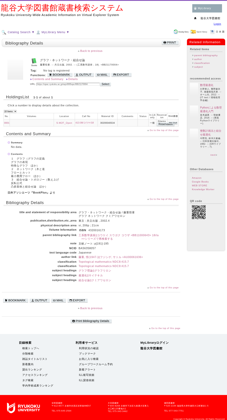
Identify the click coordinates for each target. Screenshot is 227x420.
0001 (6, 123)
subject (198, 67)
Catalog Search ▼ (21, 32)
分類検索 (28, 353)
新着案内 (28, 364)
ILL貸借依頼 (86, 380)
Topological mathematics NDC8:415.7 (104, 261)
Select (105, 84)
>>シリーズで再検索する (96, 238)
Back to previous (91, 51)
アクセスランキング (35, 375)
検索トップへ (30, 348)
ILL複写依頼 (86, 375)
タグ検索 (28, 380)
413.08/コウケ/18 (84, 122)
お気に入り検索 (89, 359)
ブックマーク (87, 353)
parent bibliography (206, 55)
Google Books (200, 181)
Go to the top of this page (164, 130)
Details (73, 79)
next (213, 155)
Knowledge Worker (203, 189)
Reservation (166, 124)
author (198, 59)
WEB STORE (199, 185)
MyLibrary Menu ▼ (55, 32)
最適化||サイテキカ (91, 275)
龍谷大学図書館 (151, 348)
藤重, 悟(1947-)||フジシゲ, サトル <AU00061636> (111, 257)
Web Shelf (173, 123)
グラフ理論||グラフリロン (95, 270)
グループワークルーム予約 (96, 364)
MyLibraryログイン (154, 342)
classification (202, 63)
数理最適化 (206, 85)
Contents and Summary (47, 79)
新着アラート (87, 369)
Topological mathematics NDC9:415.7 (104, 266)
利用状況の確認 (89, 348)
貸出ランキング (32, 369)
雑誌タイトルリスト (35, 359)
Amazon (197, 177)
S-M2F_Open (64, 123)
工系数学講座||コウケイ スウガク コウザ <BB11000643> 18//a (119, 235)
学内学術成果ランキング (37, 385)
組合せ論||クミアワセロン (95, 280)
